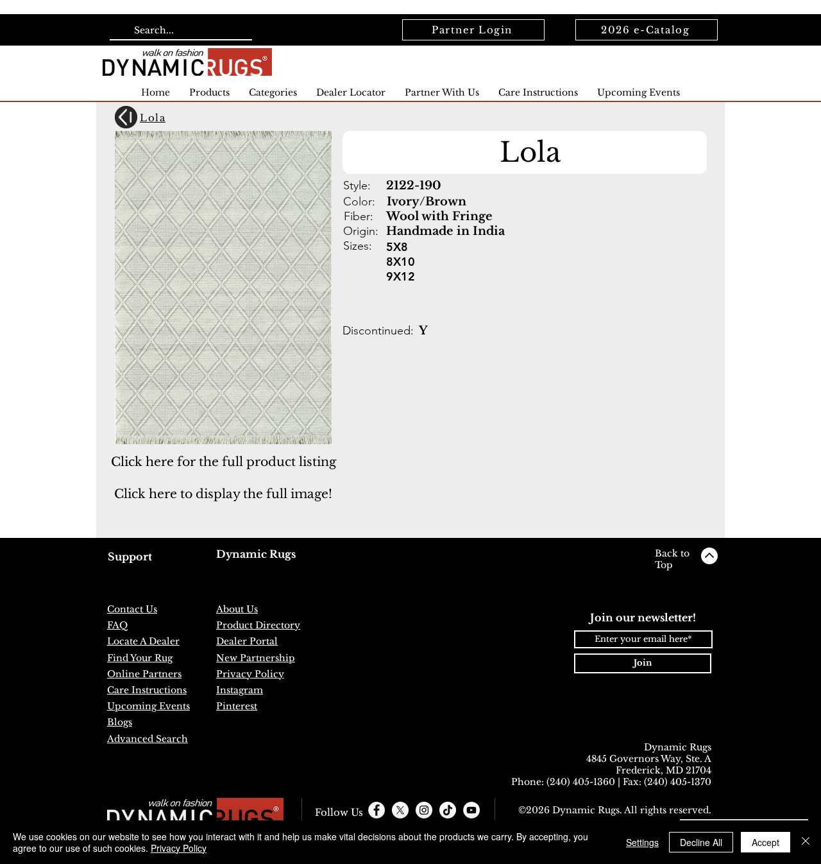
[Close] (805, 842)
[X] (400, 810)
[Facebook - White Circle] (376, 810)
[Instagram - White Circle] (424, 810)
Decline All (701, 842)
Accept (765, 842)
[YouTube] (471, 810)
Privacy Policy (179, 848)
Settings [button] (642, 842)
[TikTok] (447, 810)
